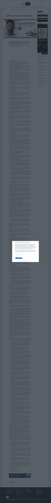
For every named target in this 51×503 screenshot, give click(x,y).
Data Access (25, 260)
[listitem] (25, 254)
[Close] (37, 242)
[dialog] (25, 251)
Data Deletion (21, 260)
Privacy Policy (29, 260)
